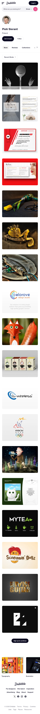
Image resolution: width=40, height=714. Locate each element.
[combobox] (13, 9)
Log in (33, 3)
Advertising (11, 692)
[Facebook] (18, 696)
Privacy (25, 706)
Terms (19, 706)
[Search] (35, 9)
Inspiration (30, 689)
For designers (11, 689)
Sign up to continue (20, 641)
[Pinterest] (25, 696)
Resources (28, 709)
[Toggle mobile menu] (3, 3)
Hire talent (21, 689)
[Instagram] (22, 696)
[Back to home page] (11, 3)
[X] (15, 696)
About (23, 692)
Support (30, 692)
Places (20, 709)
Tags (14, 709)
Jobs (9, 709)
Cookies (33, 706)
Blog (18, 692)
